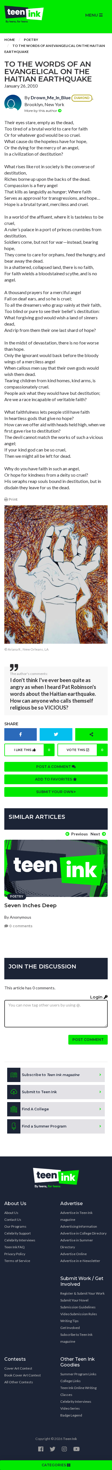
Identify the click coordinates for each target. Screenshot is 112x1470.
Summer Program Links (78, 1374)
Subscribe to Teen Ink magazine (76, 1338)
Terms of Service (17, 1261)
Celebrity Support (17, 1233)
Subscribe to (50, 1075)
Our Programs (15, 1226)
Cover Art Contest (18, 1368)
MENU (92, 15)
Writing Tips (69, 1321)
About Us (11, 1213)
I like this (32, 750)
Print (13, 499)
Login (97, 997)
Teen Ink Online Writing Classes (78, 1391)
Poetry (31, 39)
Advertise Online (73, 1254)
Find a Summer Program (44, 1126)
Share (11, 723)
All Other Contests (18, 1382)
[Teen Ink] (28, 14)
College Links (70, 1381)
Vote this (85, 750)
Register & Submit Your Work (82, 1293)
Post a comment (54, 766)
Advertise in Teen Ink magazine (76, 1216)
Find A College (35, 1109)
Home (9, 39)
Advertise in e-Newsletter (80, 1261)
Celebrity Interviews (19, 1240)
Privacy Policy (14, 1254)
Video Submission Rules (78, 1314)
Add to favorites (54, 779)
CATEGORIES (54, 1465)
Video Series (70, 1408)
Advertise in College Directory (83, 1233)
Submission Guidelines (78, 1307)
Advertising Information (78, 1226)
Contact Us (12, 1219)
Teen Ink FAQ (14, 1247)
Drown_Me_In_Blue (51, 97)
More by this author (41, 110)
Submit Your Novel (74, 1300)
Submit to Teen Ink (39, 1092)
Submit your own (55, 792)
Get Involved (70, 1328)
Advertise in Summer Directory (76, 1243)
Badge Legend (71, 1415)
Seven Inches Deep (30, 905)
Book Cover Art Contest (22, 1375)
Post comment (88, 1039)
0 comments (20, 926)
